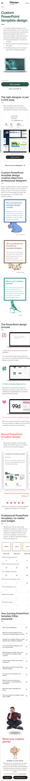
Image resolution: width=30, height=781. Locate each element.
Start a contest (14, 89)
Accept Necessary (20, 777)
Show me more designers (14, 165)
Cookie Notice (22, 773)
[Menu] (2, 3)
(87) (22, 120)
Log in (27, 3)
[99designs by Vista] (14, 3)
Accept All (7, 777)
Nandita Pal (14, 116)
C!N (16, 758)
